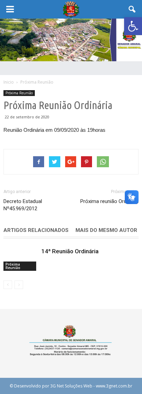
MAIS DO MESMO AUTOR (106, 230)
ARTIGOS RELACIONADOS (36, 230)
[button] (133, 26)
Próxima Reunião (19, 92)
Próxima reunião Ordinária (109, 201)
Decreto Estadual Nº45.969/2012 (22, 205)
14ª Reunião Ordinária (70, 251)
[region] (71, 40)
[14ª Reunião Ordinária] (20, 259)
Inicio (8, 82)
